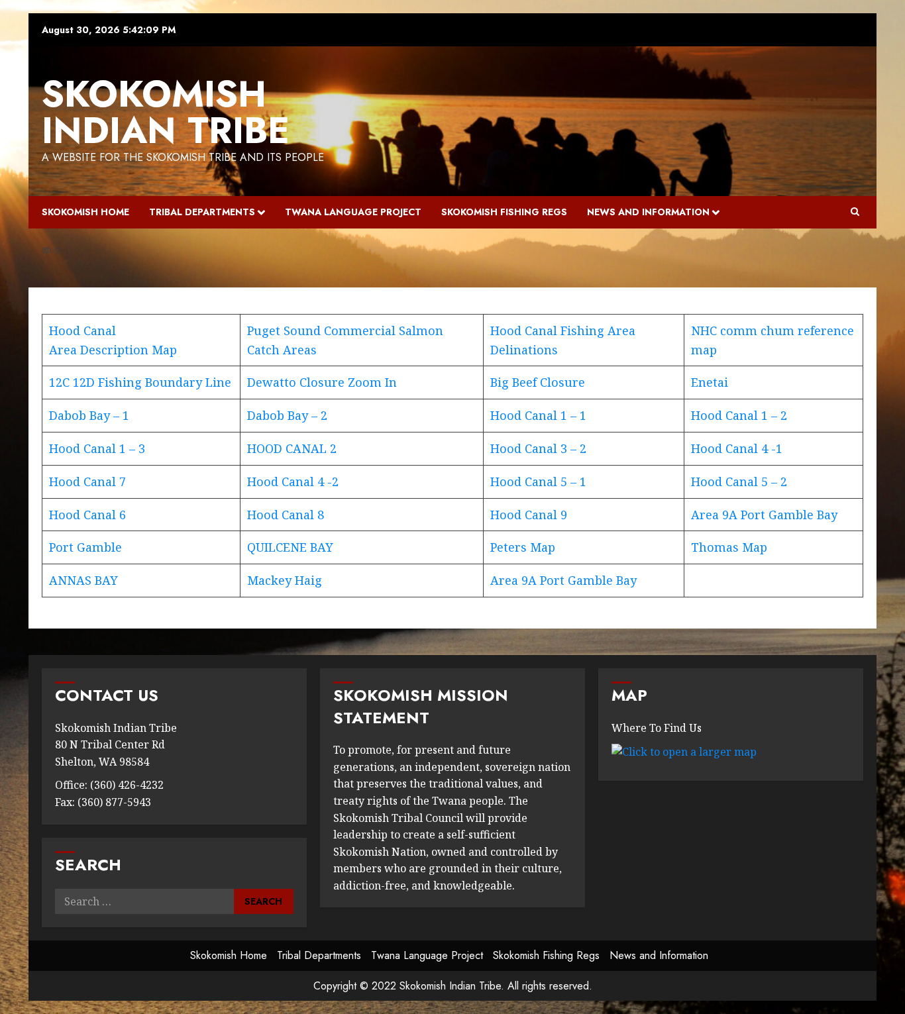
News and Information (648, 212)
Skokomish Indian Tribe (166, 112)
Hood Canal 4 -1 (736, 448)
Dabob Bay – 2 (287, 415)
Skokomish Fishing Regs (504, 212)
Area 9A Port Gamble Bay (764, 515)
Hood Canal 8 (285, 515)
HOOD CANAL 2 (292, 448)
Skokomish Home (85, 212)
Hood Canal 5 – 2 (739, 481)
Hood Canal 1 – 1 (538, 415)
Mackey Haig (284, 580)
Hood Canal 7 (87, 481)
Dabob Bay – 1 (89, 415)
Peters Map (522, 547)
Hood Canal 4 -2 (293, 481)
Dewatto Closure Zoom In (322, 382)
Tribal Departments (202, 212)
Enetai (709, 382)
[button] (855, 212)
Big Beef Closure (537, 382)
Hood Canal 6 (87, 515)
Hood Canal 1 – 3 (97, 448)
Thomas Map (729, 547)
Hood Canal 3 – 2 (538, 448)
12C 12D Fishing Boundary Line (140, 382)
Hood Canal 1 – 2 (739, 415)
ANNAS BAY (83, 580)
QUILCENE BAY (290, 547)
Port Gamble (85, 547)
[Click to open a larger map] (684, 751)
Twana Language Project (353, 212)
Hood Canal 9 (528, 515)
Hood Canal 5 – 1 (538, 481)
